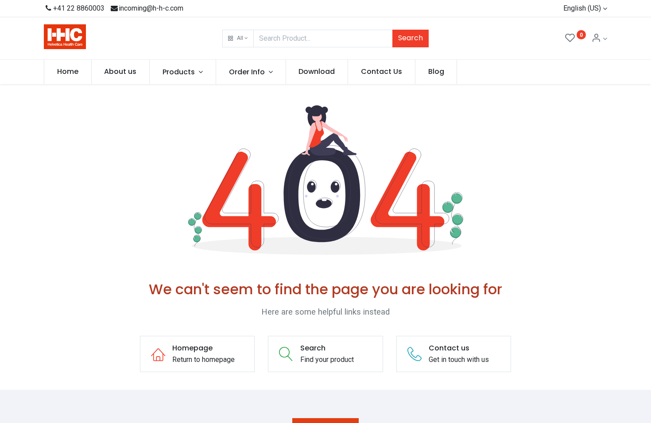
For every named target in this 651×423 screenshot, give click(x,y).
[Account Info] (599, 39)
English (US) (582, 8)
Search (410, 38)
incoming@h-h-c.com (151, 8)
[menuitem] (67, 72)
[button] (238, 38)
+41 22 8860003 (79, 8)
